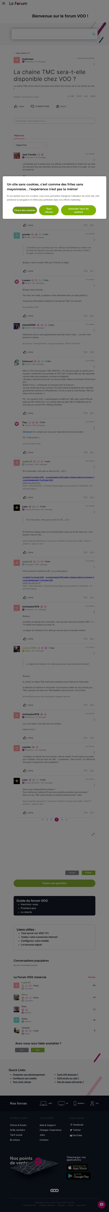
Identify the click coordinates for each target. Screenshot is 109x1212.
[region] (54, 197)
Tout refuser (49, 210)
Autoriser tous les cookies (78, 210)
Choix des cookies (24, 210)
